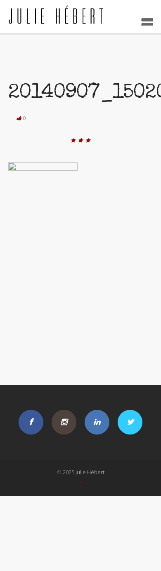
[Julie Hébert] (80, 16)
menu (144, 19)
